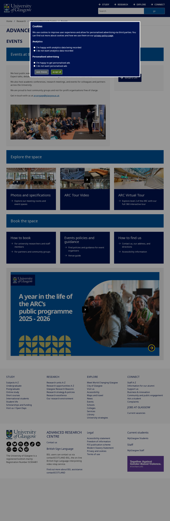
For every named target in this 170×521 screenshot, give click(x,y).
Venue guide (74, 255)
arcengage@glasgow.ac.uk (46, 95)
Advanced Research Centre (64, 434)
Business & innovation (138, 392)
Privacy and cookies (96, 451)
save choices (41, 72)
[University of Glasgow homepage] (17, 8)
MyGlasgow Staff (135, 450)
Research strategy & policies (61, 392)
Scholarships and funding (19, 404)
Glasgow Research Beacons (60, 388)
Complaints (133, 401)
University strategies (97, 417)
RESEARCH (53, 377)
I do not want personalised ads (51, 65)
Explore (141, 4)
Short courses (13, 395)
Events (90, 401)
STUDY (10, 377)
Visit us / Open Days (16, 408)
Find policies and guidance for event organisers (86, 249)
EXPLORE (92, 377)
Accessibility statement (98, 438)
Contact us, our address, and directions (136, 245)
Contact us (52, 442)
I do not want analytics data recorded (54, 50)
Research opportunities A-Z (60, 385)
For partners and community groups (32, 251)
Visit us (90, 388)
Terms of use (93, 454)
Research (123, 4)
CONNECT (133, 377)
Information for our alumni (140, 385)
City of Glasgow (94, 385)
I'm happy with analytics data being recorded (58, 47)
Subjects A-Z (12, 382)
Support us (132, 388)
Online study (12, 392)
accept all (57, 72)
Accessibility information (134, 251)
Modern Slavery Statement (100, 447)
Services (91, 411)
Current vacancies (136, 413)
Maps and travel (95, 395)
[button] (85, 178)
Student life (12, 401)
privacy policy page (103, 35)
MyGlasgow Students (137, 438)
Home (9, 21)
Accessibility (93, 392)
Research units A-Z (56, 382)
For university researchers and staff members (32, 245)
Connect (159, 4)
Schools (91, 404)
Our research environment (60, 398)
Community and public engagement (145, 395)
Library (90, 414)
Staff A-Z (131, 382)
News (90, 398)
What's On (131, 78)
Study (105, 4)
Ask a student (134, 398)
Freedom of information (99, 441)
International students (17, 398)
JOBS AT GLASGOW (138, 407)
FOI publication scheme (98, 444)
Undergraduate (14, 385)
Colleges (91, 408)
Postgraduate (13, 388)
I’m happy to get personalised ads (53, 62)
